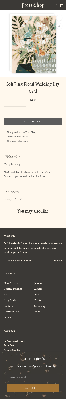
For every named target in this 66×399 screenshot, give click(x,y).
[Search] (56, 5)
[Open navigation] (4, 5)
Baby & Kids (10, 300)
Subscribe (33, 388)
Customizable (11, 311)
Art (6, 294)
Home (7, 317)
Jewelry (38, 283)
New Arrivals (11, 283)
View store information (17, 141)
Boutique (9, 306)
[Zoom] (59, 18)
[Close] (60, 355)
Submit (58, 260)
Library (38, 289)
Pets (36, 294)
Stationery (39, 306)
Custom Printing (13, 289)
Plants (37, 300)
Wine (37, 311)
